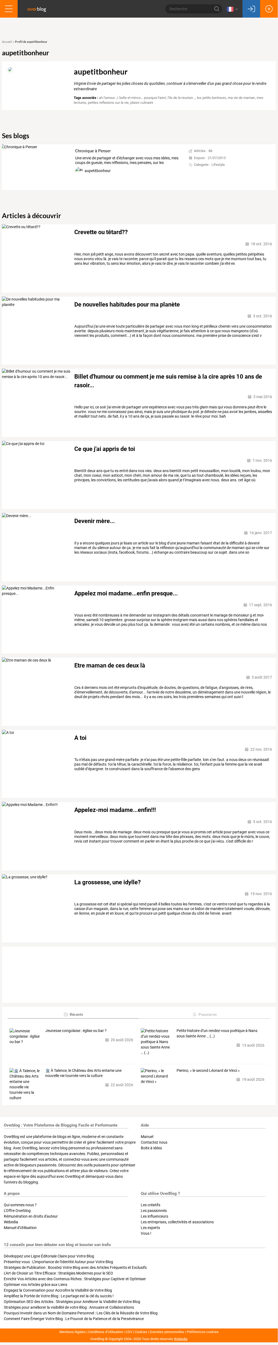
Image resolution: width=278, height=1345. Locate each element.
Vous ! (146, 1233)
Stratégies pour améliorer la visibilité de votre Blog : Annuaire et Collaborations (69, 1307)
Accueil (7, 42)
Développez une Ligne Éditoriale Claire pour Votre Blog (49, 1256)
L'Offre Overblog (17, 1210)
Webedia (11, 1222)
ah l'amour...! (108, 98)
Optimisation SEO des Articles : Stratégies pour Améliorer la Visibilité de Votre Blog (72, 1301)
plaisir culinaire (141, 103)
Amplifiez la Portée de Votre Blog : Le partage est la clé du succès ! (59, 1296)
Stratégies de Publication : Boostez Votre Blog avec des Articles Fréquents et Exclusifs (75, 1267)
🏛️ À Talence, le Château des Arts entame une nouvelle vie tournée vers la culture (83, 1073)
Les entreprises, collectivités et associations (177, 1222)
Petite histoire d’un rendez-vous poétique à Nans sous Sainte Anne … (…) (217, 1033)
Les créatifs (150, 1205)
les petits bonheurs (211, 98)
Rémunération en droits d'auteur (31, 1216)
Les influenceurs (154, 1216)
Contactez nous (154, 1142)
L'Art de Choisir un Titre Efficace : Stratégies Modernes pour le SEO (58, 1273)
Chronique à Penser (93, 151)
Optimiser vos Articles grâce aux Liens (35, 1284)
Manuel (147, 1136)
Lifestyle (218, 165)
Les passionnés (154, 1210)
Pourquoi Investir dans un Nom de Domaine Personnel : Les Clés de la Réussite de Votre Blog (81, 1313)
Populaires (208, 1014)
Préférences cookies (203, 1332)
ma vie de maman (241, 98)
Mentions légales (72, 1332)
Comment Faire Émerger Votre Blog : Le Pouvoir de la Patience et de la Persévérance (74, 1319)
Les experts (150, 1227)
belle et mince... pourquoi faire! (142, 98)
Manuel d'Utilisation (20, 1227)
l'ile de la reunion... (181, 98)
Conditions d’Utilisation (105, 1332)
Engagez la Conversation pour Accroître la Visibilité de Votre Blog (58, 1290)
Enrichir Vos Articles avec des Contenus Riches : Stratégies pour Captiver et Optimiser (75, 1279)
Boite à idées (151, 1148)
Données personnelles (167, 1332)
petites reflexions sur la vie (108, 103)
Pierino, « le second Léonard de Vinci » (208, 1070)
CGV (129, 1332)
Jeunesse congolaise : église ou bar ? (76, 1030)
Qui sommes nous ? (20, 1205)
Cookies (141, 1332)
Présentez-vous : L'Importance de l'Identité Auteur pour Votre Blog (58, 1262)
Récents (76, 1014)
